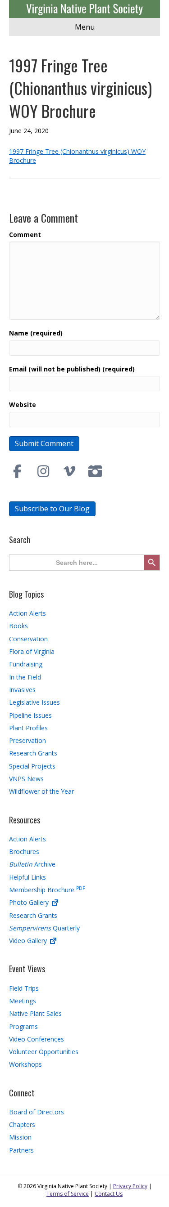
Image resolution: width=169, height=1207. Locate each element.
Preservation (27, 740)
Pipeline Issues (30, 715)
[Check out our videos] (69, 471)
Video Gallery (29, 940)
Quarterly (44, 928)
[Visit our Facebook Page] (17, 471)
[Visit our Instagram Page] (43, 471)
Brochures (24, 851)
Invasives (22, 689)
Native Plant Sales (35, 1013)
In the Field (25, 677)
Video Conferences (36, 1039)
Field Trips (24, 988)
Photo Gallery (29, 902)
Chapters (22, 1124)
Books (18, 625)
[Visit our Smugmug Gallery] (95, 471)
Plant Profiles (28, 728)
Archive (32, 864)
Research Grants (33, 753)
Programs (23, 1026)
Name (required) (36, 333)
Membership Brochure (47, 889)
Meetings (22, 1001)
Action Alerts (27, 613)
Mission (20, 1137)
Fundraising (25, 664)
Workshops (25, 1064)
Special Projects (32, 766)
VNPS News (26, 778)
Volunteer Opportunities (43, 1051)
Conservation (28, 639)
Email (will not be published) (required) (72, 369)
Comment (25, 234)
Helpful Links (27, 877)
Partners (21, 1150)
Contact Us (109, 1194)
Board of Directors (36, 1112)
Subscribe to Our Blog (52, 509)
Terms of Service (67, 1194)
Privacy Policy (130, 1186)
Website (22, 404)
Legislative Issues (34, 702)
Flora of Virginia (32, 651)
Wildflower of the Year (41, 791)
